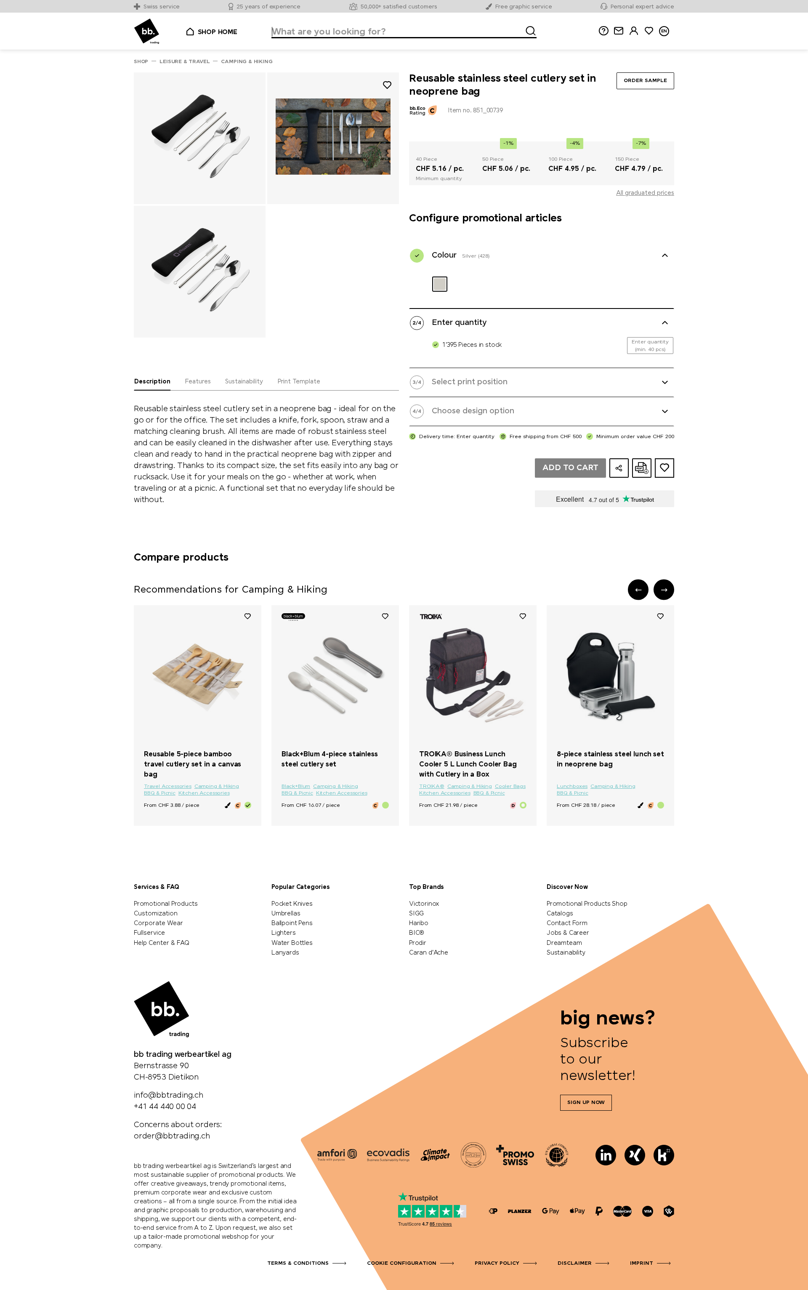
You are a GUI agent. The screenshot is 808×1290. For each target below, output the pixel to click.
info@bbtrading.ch (168, 1095)
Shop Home (217, 32)
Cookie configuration (401, 1263)
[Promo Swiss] (515, 1155)
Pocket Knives (292, 904)
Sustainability (566, 953)
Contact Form (567, 923)
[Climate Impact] (435, 1155)
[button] (638, 590)
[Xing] (635, 1155)
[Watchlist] (247, 616)
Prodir (417, 943)
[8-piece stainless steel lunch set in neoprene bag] (610, 674)
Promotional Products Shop (587, 904)
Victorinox (424, 904)
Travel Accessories (167, 787)
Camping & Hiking (216, 787)
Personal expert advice (642, 7)
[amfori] (337, 1155)
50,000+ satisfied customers (399, 7)
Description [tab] (152, 381)
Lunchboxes (572, 787)
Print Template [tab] (298, 381)
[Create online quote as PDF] (641, 468)
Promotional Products (165, 904)
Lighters (283, 933)
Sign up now (586, 1103)
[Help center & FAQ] (493, 1211)
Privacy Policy (497, 1263)
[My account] (634, 31)
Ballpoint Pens (291, 923)
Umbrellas (285, 913)
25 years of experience (268, 7)
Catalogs (560, 913)
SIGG (416, 913)
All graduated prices (645, 193)
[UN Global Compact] (556, 1155)
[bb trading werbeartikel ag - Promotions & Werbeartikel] (146, 31)
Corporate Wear (158, 923)
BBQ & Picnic (159, 793)
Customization (156, 913)
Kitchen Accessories (204, 793)
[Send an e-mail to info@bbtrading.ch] (619, 31)
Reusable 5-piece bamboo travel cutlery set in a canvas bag (192, 764)
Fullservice (149, 933)
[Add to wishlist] (387, 86)
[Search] (528, 29)
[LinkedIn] (605, 1155)
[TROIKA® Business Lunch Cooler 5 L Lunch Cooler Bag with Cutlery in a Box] (472, 674)
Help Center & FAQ (161, 943)
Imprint (641, 1263)
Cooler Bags (510, 787)
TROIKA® (431, 787)
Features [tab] (198, 381)
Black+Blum (296, 787)
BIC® (416, 933)
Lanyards (285, 953)
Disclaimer (575, 1263)
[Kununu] (664, 1155)
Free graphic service (523, 7)
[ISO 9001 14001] (473, 1155)
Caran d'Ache (428, 953)
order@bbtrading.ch (172, 1136)
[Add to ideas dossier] (664, 468)
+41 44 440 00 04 (165, 1107)
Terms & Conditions (298, 1263)
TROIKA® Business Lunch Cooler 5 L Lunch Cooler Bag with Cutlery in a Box (468, 764)
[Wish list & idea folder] (649, 31)
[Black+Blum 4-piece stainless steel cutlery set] (335, 674)
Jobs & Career (568, 933)
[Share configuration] (619, 468)
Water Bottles (292, 943)
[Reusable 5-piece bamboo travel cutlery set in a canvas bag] (197, 674)
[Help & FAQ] (603, 31)
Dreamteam (564, 943)
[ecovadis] (388, 1155)
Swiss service (162, 7)
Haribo (418, 923)
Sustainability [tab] (244, 381)
